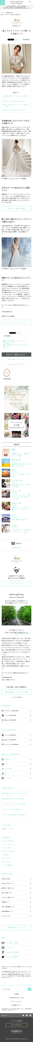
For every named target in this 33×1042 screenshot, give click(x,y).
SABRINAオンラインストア (16, 927)
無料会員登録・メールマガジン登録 (16, 692)
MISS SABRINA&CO (16, 1025)
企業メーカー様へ (6, 861)
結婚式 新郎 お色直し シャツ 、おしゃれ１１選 (14, 793)
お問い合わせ (5, 858)
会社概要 (16, 994)
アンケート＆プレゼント (16, 583)
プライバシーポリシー (16, 1001)
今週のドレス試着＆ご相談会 (16, 208)
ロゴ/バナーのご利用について (9, 851)
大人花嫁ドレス (8, 343)
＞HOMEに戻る (16, 548)
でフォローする (17, 359)
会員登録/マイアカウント (8, 828)
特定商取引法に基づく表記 (16, 997)
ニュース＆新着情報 (7, 865)
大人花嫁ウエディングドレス (17, 341)
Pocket (17, 39)
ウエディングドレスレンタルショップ (16, 322)
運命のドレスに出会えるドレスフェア (15, 110)
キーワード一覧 (6, 848)
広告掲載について (16, 1005)
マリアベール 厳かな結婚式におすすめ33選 (13, 815)
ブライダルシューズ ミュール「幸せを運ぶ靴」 (14, 804)
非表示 (18, 92)
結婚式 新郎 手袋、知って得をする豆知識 (13, 798)
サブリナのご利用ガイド (8, 841)
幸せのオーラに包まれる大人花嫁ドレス (15, 101)
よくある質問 (5, 854)
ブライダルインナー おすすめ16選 (11, 809)
